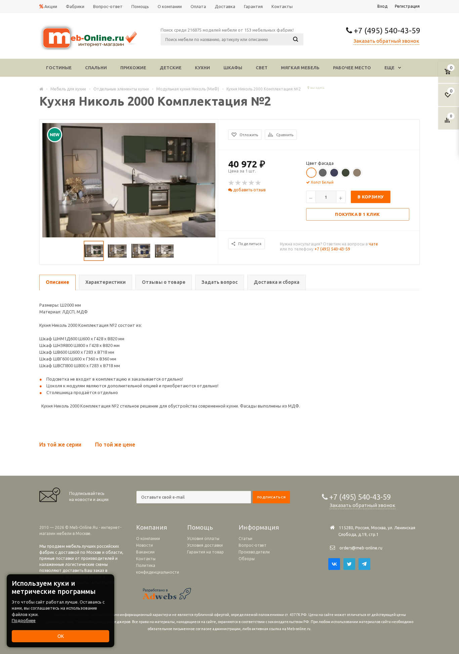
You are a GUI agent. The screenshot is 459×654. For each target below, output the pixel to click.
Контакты (146, 558)
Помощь (200, 527)
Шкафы (232, 67)
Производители (254, 552)
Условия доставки (205, 545)
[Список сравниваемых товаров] (448, 122)
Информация (259, 527)
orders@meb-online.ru (360, 548)
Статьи (245, 538)
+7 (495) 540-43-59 (386, 30)
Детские (170, 67)
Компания (151, 527)
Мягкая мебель (300, 67)
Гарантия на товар (205, 552)
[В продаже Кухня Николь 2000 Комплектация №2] (128, 181)
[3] (245, 183)
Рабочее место (352, 67)
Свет (261, 67)
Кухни (202, 67)
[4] (251, 183)
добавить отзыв (248, 190)
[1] (231, 183)
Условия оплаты (203, 538)
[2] (238, 183)
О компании (148, 538)
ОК (60, 636)
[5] (258, 183)
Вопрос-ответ (252, 545)
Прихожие (133, 67)
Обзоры (247, 558)
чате (373, 244)
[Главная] (41, 88)
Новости (144, 545)
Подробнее (24, 620)
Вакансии (145, 552)
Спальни (96, 67)
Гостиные (59, 67)
